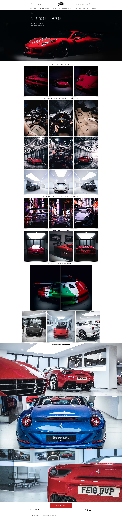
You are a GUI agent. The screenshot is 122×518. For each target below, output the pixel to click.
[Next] (115, 35)
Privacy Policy (53, 515)
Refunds (37, 515)
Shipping (33, 515)
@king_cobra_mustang (64, 344)
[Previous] (7, 35)
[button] (32, 4)
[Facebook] (85, 510)
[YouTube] (90, 510)
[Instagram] (88, 510)
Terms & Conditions (44, 515)
